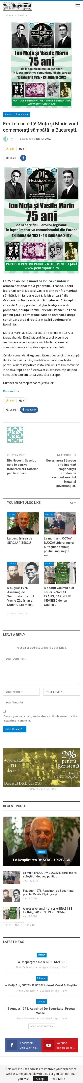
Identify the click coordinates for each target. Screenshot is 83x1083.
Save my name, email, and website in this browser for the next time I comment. (40, 718)
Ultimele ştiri (22, 114)
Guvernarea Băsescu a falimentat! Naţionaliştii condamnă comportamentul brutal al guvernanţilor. (61, 473)
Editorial (49, 514)
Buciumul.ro (11, 391)
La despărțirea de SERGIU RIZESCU (41, 860)
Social (7, 114)
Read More (58, 1078)
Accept (40, 1079)
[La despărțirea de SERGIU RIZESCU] (23, 523)
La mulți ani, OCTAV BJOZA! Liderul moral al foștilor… (41, 985)
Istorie (12, 514)
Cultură (12, 563)
